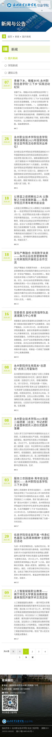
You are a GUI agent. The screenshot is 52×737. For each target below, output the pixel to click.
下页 (26, 657)
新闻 (17, 37)
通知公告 (13, 73)
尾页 (32, 657)
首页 (10, 37)
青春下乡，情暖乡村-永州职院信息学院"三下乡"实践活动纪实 (32, 84)
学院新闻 (13, 65)
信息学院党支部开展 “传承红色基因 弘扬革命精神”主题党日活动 (32, 538)
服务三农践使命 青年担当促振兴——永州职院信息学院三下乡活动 (31, 481)
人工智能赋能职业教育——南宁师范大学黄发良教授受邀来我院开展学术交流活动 (31, 594)
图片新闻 (26, 37)
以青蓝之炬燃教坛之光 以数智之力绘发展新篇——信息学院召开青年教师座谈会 (31, 200)
